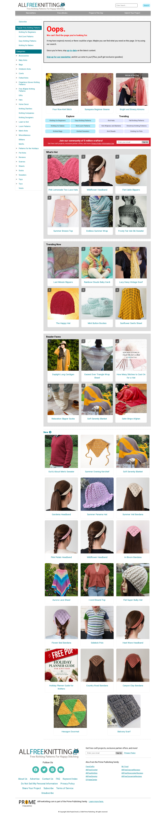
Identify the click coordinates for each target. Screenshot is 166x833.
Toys (21, 184)
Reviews (22, 157)
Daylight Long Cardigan (63, 374)
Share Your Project (31, 788)
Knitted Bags (57, 131)
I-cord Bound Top (97, 600)
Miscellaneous (24, 135)
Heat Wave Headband (133, 642)
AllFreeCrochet (91, 770)
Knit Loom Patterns (83, 126)
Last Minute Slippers (63, 282)
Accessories (24, 56)
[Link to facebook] (35, 769)
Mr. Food (125, 766)
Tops (21, 179)
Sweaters (22, 175)
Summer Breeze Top (63, 231)
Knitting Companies (26, 113)
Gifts (21, 95)
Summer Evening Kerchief (97, 471)
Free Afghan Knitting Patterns (27, 90)
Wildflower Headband (97, 189)
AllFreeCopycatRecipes (131, 770)
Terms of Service (64, 788)
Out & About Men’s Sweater (61, 471)
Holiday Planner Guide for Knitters (61, 687)
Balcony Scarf (124, 731)
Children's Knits (25, 69)
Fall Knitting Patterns (136, 121)
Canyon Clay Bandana (133, 685)
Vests (21, 188)
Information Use (108, 144)
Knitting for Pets (137, 131)
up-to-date (72, 50)
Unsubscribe (47, 793)
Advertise (35, 778)
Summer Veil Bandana (133, 514)
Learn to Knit (24, 122)
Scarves (22, 162)
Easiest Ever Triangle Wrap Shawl (97, 376)
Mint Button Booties (97, 323)
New (45, 432)
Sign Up (145, 142)
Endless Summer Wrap (97, 231)
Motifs (21, 144)
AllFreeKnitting (91, 773)
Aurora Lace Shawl (61, 600)
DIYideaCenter (91, 780)
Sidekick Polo (97, 642)
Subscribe (23, 22)
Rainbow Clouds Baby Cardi (97, 282)
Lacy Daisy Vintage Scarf (131, 282)
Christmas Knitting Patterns (137, 126)
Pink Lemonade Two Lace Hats (63, 189)
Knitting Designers (26, 117)
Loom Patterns (24, 126)
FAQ (58, 778)
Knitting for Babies (26, 45)
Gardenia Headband (61, 514)
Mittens (22, 140)
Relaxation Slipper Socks (63, 418)
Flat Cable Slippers (131, 189)
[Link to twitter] (44, 769)
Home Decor (24, 104)
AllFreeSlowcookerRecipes (132, 773)
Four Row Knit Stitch (62, 109)
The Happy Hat (63, 323)
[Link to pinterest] (52, 769)
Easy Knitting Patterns (27, 41)
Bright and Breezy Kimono (132, 109)
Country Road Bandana (97, 685)
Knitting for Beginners (27, 32)
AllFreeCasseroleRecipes (132, 776)
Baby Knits (23, 60)
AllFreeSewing (91, 776)
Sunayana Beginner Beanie (97, 109)
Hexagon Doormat (70, 731)
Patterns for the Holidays (29, 148)
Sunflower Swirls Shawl (131, 323)
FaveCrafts (90, 766)
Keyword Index (70, 778)
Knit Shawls (111, 131)
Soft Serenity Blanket (97, 418)
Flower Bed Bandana (61, 642)
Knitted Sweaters (83, 131)
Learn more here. (96, 801)
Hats (20, 100)
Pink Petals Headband (61, 557)
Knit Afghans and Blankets (111, 126)
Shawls (22, 166)
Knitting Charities (25, 109)
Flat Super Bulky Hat (132, 600)
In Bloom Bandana (132, 557)
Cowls (21, 73)
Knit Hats (111, 121)
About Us (22, 778)
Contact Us (47, 778)
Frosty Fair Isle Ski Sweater (131, 231)
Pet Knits (22, 153)
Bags (21, 65)
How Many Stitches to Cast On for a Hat (131, 376)
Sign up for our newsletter (59, 57)
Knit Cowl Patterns (26, 36)
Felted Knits (23, 78)
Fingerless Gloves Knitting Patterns (29, 83)
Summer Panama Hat (97, 514)
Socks (21, 170)
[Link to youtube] (60, 769)
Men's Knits (23, 131)
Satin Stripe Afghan (131, 418)
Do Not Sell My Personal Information (39, 783)
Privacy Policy (96, 144)
